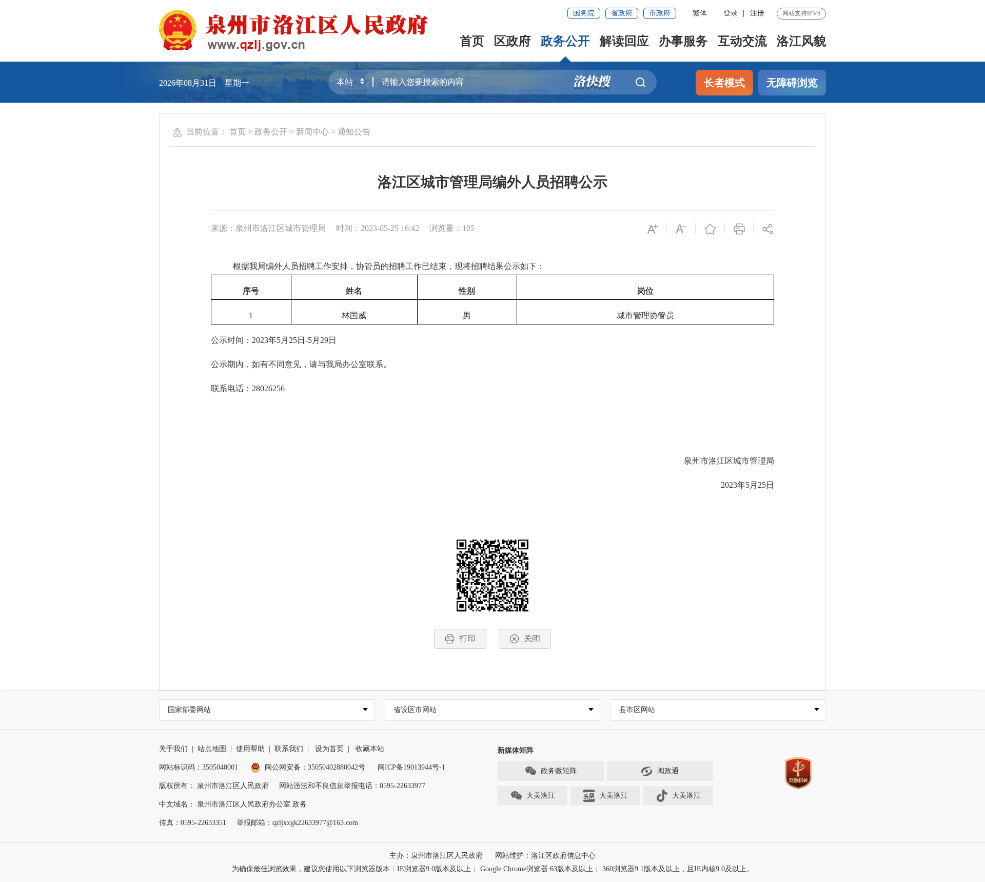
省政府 (622, 13)
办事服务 (683, 41)
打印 (467, 638)
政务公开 (565, 41)
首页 (472, 41)
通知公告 (354, 131)
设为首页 (329, 749)
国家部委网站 (189, 710)
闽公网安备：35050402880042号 (315, 767)
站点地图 (212, 749)
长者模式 (724, 82)
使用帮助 (250, 749)
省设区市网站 (415, 710)
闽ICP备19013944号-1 (411, 767)
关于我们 (173, 749)
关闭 (532, 638)
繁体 (700, 13)
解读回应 (624, 41)
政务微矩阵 (559, 771)
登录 (730, 13)
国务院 (584, 13)
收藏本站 (370, 749)
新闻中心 (312, 131)
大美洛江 (540, 795)
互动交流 (742, 41)
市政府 (660, 13)
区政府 (512, 41)
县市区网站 (637, 710)
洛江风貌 (801, 41)
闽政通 (668, 771)
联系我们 (288, 749)
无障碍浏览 (792, 82)
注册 (757, 13)
